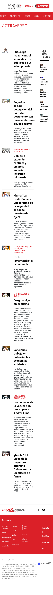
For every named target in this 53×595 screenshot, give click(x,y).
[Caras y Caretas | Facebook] (18, 6)
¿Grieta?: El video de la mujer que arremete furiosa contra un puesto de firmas (22, 465)
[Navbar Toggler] (7, 6)
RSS (43, 548)
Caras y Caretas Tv (24, 528)
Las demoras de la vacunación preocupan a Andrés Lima (23, 407)
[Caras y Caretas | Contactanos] (48, 509)
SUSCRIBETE (43, 6)
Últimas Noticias (5, 527)
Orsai (36, 16)
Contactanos (46, 542)
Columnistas (6, 537)
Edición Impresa (25, 540)
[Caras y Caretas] (13, 512)
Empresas (15, 544)
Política (4, 532)
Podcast (24, 534)
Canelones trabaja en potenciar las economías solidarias (22, 357)
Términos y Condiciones (9, 560)
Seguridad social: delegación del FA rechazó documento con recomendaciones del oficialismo (24, 113)
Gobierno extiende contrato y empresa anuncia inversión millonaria (20, 166)
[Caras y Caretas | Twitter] (43, 510)
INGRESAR (28, 6)
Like (13, 539)
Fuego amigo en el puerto (22, 302)
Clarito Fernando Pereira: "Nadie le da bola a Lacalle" (44, 85)
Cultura (47, 16)
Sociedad (5, 541)
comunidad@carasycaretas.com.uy (19, 570)
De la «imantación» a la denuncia (23, 260)
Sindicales (15, 16)
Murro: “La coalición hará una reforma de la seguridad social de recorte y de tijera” (23, 206)
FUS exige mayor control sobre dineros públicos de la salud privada (22, 59)
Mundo (27, 16)
